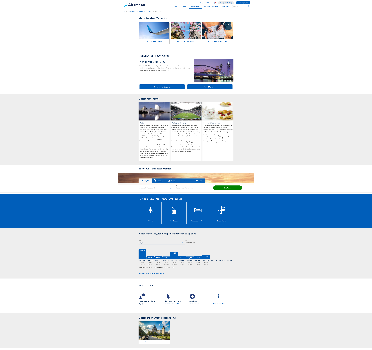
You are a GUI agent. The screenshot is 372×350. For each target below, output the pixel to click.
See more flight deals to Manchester (151, 273)
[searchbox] (241, 6)
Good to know (210, 87)
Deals (183, 6)
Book (175, 6)
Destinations (194, 7)
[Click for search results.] (248, 6)
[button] (145, 180)
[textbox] (155, 187)
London (142, 342)
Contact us (226, 6)
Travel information (210, 6)
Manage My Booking (226, 3)
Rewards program (243, 3)
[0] (214, 254)
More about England (162, 87)
